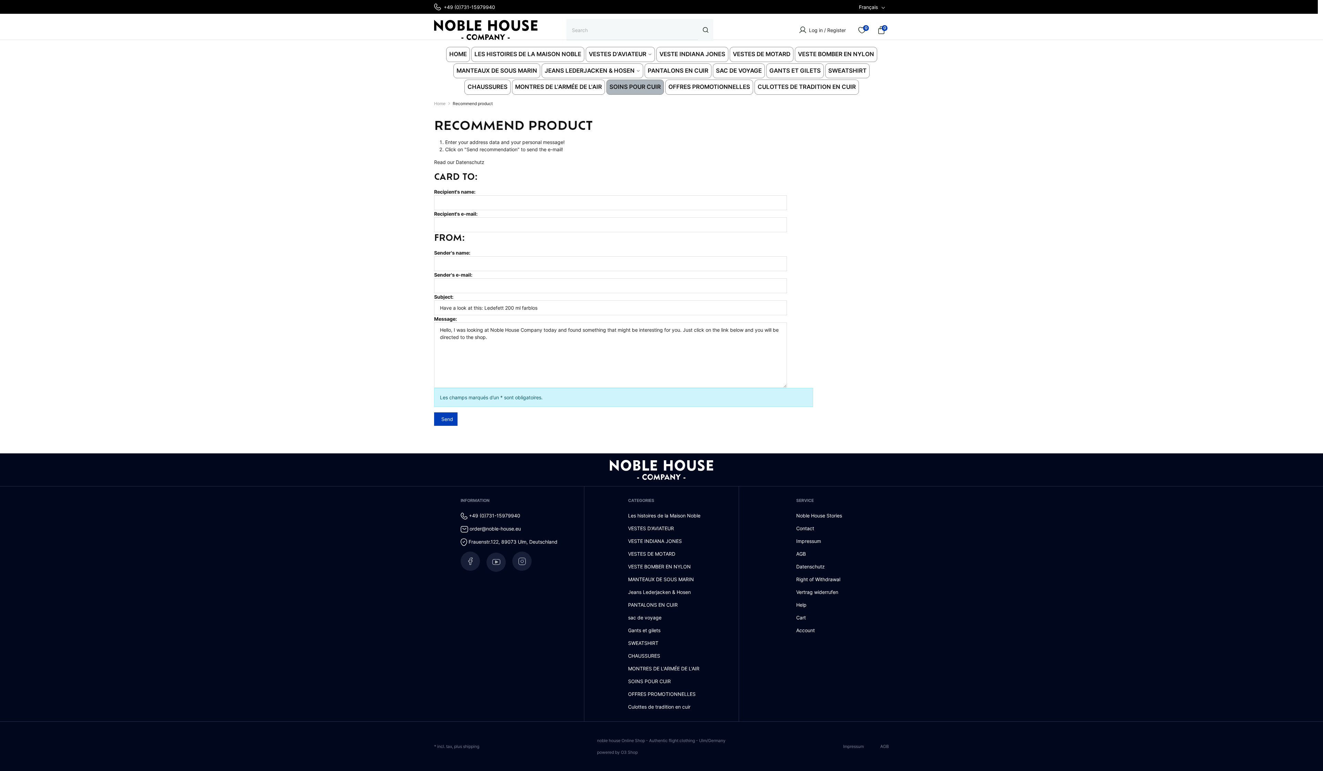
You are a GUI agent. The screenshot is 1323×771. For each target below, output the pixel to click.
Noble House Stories (819, 515)
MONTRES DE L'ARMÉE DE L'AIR (663, 668)
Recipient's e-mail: (456, 214)
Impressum (808, 541)
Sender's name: (452, 253)
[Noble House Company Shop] (485, 30)
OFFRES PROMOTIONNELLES (662, 694)
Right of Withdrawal (818, 579)
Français (868, 7)
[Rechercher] (705, 30)
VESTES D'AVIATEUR (651, 528)
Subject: (443, 297)
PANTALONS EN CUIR (653, 605)
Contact (805, 528)
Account (805, 630)
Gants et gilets (644, 630)
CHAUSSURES (644, 656)
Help (801, 605)
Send (447, 419)
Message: (445, 319)
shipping (471, 746)
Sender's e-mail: (453, 275)
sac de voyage (645, 617)
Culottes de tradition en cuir (659, 707)
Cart (801, 617)
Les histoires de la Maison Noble (664, 515)
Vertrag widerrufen (817, 592)
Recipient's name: (454, 192)
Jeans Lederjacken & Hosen (659, 592)
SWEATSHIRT (643, 643)
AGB (801, 554)
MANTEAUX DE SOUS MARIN (661, 579)
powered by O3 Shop (617, 752)
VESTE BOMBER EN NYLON (659, 566)
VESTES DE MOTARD (651, 554)
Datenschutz (470, 162)
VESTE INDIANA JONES (655, 541)
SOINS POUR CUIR (649, 681)
